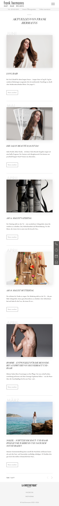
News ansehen (12, 92)
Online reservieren (44, 9)
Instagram (30, 496)
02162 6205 (15, 9)
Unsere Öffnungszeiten (29, 9)
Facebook (29, 492)
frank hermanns (26, 502)
